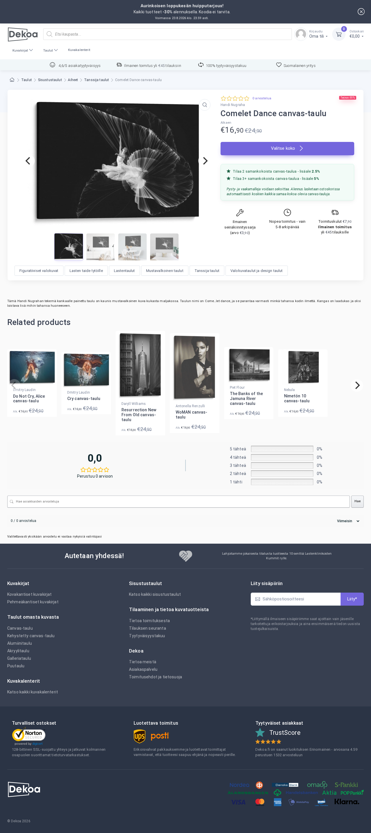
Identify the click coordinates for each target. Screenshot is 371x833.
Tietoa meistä (142, 662)
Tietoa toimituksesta (149, 620)
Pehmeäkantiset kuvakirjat (33, 602)
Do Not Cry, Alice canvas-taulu (29, 398)
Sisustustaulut (50, 80)
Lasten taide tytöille (86, 270)
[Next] (204, 160)
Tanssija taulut (96, 80)
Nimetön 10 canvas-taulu (297, 398)
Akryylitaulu (18, 651)
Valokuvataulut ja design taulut (256, 270)
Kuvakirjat (20, 50)
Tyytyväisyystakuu (147, 635)
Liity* (352, 599)
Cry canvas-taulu (83, 398)
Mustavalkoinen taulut (164, 270)
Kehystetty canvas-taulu (30, 635)
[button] (204, 105)
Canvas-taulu (20, 628)
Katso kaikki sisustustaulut (155, 594)
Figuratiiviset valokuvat (39, 270)
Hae (357, 501)
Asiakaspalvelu (143, 669)
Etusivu (12, 80)
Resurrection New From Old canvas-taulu (138, 415)
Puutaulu (15, 666)
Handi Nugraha (233, 105)
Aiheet (73, 80)
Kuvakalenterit (79, 50)
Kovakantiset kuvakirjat (29, 594)
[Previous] (28, 160)
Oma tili (317, 34)
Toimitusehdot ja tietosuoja (155, 677)
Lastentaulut (124, 270)
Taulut (48, 50)
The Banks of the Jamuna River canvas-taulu (246, 398)
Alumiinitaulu (19, 643)
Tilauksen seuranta (147, 628)
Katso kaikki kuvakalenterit (32, 692)
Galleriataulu (19, 658)
